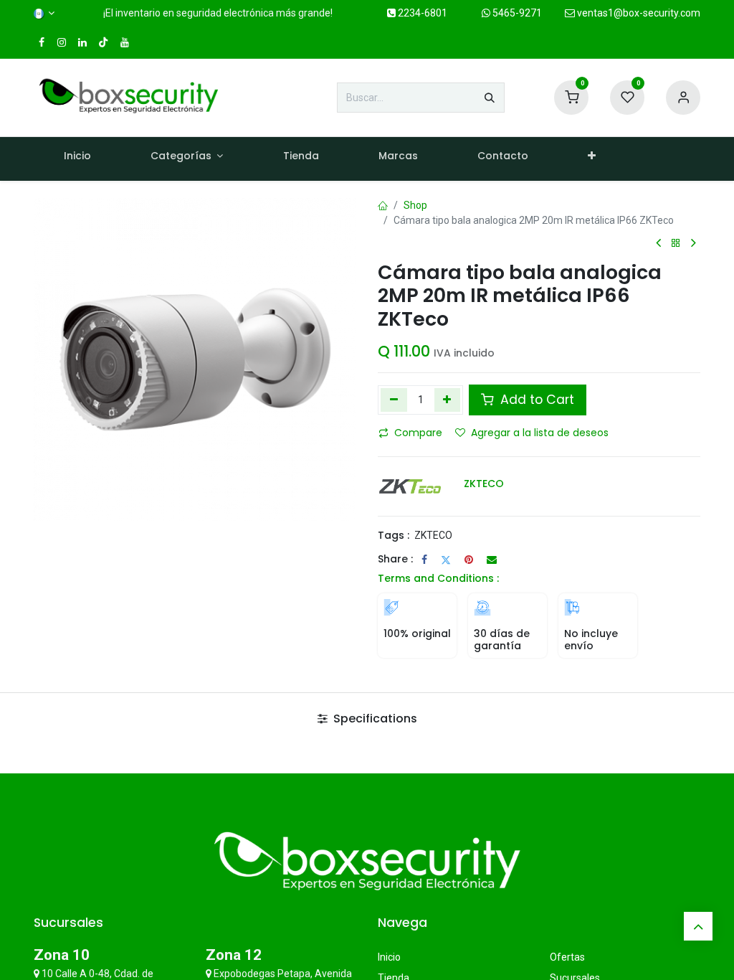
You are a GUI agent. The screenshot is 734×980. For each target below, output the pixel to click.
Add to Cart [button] (535, 399)
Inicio (389, 957)
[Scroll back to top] (698, 926)
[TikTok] (103, 42)
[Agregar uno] (447, 399)
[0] (571, 97)
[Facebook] (424, 560)
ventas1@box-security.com (637, 13)
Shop (415, 205)
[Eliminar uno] (394, 399)
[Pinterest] (468, 560)
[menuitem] (77, 159)
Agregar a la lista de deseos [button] (540, 432)
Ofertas (567, 957)
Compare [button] (418, 432)
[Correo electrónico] (492, 560)
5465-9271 (516, 13)
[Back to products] (676, 243)
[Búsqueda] (489, 97)
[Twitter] (446, 560)
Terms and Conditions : (438, 578)
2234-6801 (421, 13)
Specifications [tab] (373, 718)
